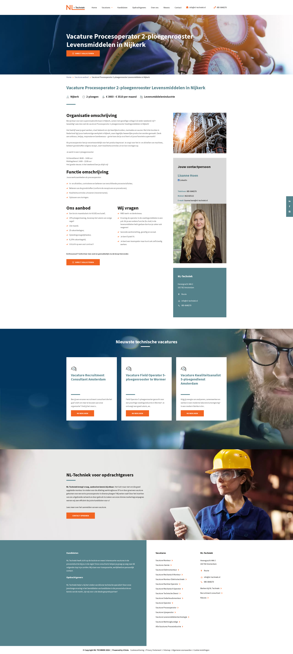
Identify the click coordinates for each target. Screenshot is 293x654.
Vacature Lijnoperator (165, 612)
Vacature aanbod (82, 77)
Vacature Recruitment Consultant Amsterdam (88, 377)
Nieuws (166, 7)
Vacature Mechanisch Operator (168, 588)
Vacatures (106, 7)
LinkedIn (183, 180)
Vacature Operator (163, 603)
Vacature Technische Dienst (167, 593)
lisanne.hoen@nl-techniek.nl (196, 200)
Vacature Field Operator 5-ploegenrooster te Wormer (146, 377)
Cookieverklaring (137, 650)
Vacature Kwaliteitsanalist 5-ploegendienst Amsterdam (201, 379)
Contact (178, 7)
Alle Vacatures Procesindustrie (168, 626)
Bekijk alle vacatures (146, 443)
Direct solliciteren (84, 53)
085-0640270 (222, 7)
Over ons (155, 7)
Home (94, 7)
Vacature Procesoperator (166, 607)
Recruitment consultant (210, 593)
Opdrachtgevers (139, 7)
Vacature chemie (163, 565)
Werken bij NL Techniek (210, 588)
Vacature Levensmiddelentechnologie (171, 617)
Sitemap (166, 650)
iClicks (126, 650)
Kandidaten (122, 7)
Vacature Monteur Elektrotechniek (170, 579)
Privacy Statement (153, 650)
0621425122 (189, 196)
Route (184, 294)
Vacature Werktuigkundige (167, 621)
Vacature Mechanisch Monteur (168, 574)
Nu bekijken (82, 413)
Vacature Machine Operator (167, 584)
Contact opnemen (80, 515)
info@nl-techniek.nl (197, 7)
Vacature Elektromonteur (166, 570)
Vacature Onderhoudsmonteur (168, 598)
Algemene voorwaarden (182, 650)
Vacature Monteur (163, 560)
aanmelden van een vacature (94, 507)
